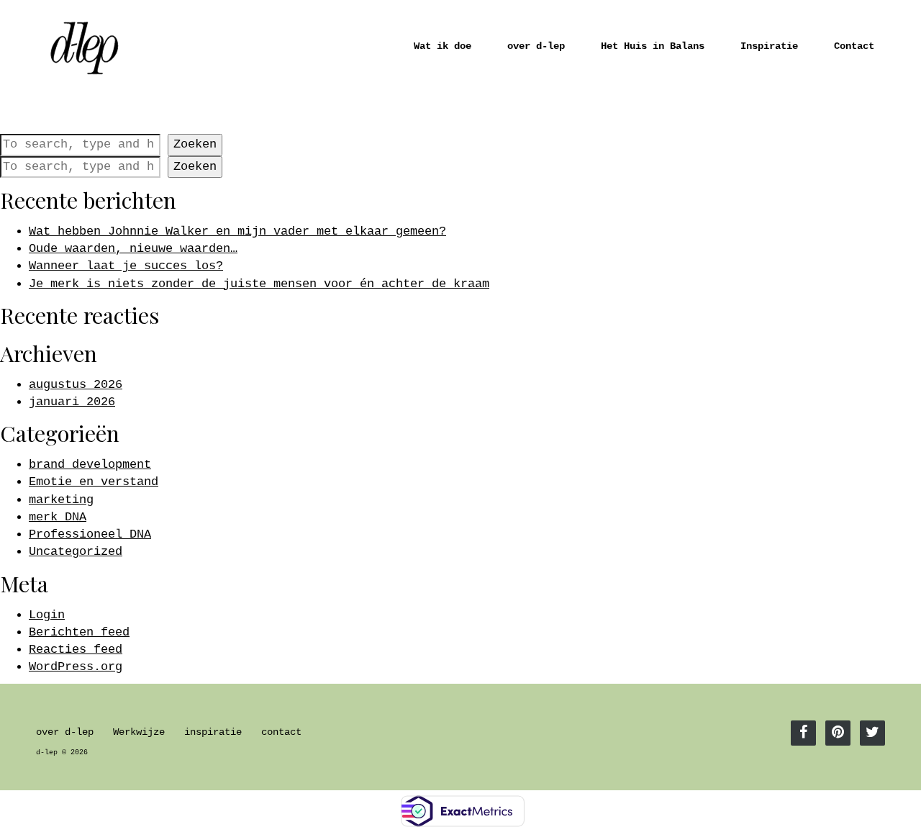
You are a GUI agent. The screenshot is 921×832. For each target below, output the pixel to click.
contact (281, 732)
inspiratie (213, 732)
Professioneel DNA (90, 534)
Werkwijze (139, 732)
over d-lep (536, 46)
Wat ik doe (442, 46)
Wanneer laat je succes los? (126, 266)
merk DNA (57, 517)
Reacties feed (75, 649)
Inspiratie (769, 46)
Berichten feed (79, 632)
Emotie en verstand (93, 482)
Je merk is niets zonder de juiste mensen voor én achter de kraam (259, 284)
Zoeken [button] (195, 144)
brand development (90, 464)
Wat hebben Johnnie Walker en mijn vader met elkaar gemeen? (237, 231)
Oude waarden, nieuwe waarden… (133, 249)
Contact (854, 46)
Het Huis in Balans (652, 46)
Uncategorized (75, 552)
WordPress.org (75, 667)
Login (47, 615)
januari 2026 (72, 402)
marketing (61, 500)
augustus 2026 (75, 385)
